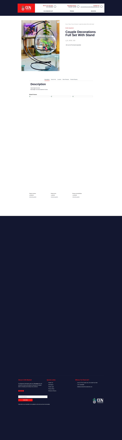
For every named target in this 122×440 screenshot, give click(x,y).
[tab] (47, 79)
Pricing (72, 11)
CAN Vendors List (48, 11)
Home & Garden (74, 24)
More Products (66, 79)
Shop (70, 24)
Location (59, 79)
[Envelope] (21, 391)
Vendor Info (53, 79)
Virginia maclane (32, 193)
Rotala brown (53, 193)
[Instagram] (23, 391)
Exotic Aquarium (69, 28)
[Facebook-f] (19, 391)
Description (47, 79)
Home (66, 24)
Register (93, 11)
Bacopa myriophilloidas (77, 193)
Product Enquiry (73, 79)
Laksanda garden (32, 197)
